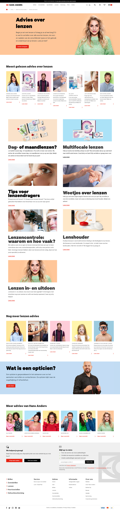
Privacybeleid (91, 468)
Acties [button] (73, 5)
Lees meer (13, 102)
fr (87, 5)
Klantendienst (72, 484)
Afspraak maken (14, 460)
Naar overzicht (14, 436)
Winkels (87, 482)
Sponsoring (88, 496)
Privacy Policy (66, 507)
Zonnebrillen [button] (41, 5)
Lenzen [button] (56, 5)
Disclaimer (60, 507)
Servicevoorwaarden (101, 468)
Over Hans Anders (90, 484)
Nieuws (87, 490)
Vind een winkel (32, 460)
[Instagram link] (12, 508)
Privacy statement (71, 465)
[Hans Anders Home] (14, 5)
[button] (100, 5)
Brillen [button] (34, 5)
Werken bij (88, 487)
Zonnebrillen (12, 483)
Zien (53, 484)
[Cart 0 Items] (109, 5)
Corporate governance (91, 499)
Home (12, 9)
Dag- (13, 147)
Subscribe (89, 462)
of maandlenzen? (38, 147)
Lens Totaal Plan (38, 484)
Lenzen (10, 486)
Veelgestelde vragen (74, 482)
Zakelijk (87, 493)
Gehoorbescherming (15, 493)
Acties (70, 487)
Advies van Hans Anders (21, 9)
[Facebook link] (6, 508)
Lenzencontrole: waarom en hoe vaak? (31, 240)
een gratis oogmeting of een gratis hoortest (66, 1)
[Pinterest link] (16, 508)
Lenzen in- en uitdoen (31, 288)
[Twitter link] (9, 508)
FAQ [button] (68, 5)
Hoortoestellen (13, 490)
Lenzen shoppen (22, 47)
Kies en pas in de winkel (40, 482)
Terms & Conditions (51, 507)
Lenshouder (76, 237)
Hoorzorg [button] (62, 5)
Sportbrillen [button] (50, 5)
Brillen (9, 480)
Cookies (73, 507)
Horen (53, 482)
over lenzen (94, 193)
